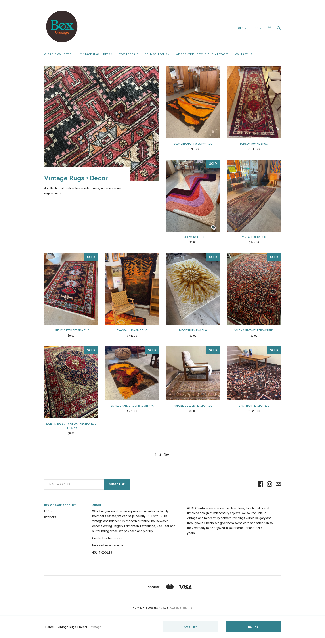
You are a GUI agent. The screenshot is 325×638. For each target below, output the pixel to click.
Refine (253, 626)
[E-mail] (278, 484)
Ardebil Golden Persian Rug (193, 405)
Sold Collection (157, 54)
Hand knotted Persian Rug (71, 330)
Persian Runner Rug (254, 143)
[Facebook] (260, 484)
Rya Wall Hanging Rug (132, 330)
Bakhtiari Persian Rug (254, 405)
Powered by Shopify (180, 608)
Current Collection (59, 54)
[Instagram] (269, 484)
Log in (48, 511)
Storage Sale (128, 54)
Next (167, 454)
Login (257, 28)
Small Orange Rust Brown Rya (132, 405)
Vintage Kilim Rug (254, 237)
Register (50, 517)
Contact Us (243, 54)
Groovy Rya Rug (193, 237)
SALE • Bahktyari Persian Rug (254, 330)
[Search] (279, 29)
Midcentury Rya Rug (193, 330)
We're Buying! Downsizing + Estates (202, 54)
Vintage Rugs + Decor (96, 54)
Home (49, 627)
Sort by (190, 626)
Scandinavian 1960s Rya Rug (193, 143)
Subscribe (117, 484)
